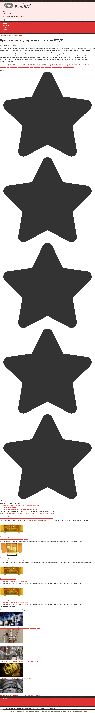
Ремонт (5, 29)
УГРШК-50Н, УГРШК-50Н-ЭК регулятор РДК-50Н (15, 560)
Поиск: (2, 20)
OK (85, 711)
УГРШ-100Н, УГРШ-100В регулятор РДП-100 (14, 539)
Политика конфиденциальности (13, 16)
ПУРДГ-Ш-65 (59, 65)
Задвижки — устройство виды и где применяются (15, 678)
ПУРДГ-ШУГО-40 (46, 67)
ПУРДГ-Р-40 (17, 65)
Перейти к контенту (6, 1)
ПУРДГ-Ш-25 (42, 65)
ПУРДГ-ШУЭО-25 (78, 65)
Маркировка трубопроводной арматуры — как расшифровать (19, 661)
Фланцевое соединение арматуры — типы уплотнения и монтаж (20, 695)
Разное (5, 27)
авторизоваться (33, 610)
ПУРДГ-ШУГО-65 (57, 67)
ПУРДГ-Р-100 (34, 65)
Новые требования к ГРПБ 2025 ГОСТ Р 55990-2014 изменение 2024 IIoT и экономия (26, 518)
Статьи (5, 31)
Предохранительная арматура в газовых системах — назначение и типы (23, 645)
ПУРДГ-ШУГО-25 (35, 67)
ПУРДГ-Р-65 (25, 65)
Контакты (6, 15)
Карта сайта (7, 13)
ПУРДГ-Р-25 (9, 65)
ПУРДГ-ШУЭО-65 (12, 67)
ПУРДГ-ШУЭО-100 (23, 67)
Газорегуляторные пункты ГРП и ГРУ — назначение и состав (19, 509)
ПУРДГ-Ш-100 (68, 65)
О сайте (5, 11)
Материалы (6, 25)
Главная (5, 23)
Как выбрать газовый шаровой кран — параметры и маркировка (20, 628)
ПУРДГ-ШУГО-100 (68, 67)
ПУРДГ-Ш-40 (51, 65)
